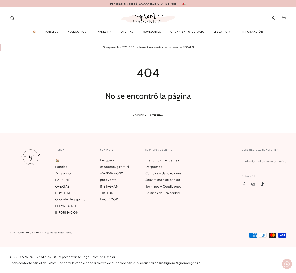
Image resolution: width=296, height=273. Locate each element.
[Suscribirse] (283, 161)
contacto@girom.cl (114, 167)
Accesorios (63, 173)
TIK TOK (106, 193)
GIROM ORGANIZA (31, 232)
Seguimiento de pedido (162, 180)
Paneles (61, 167)
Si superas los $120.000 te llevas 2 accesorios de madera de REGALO (148, 47)
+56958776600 (111, 173)
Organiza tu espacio (70, 199)
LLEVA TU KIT (66, 206)
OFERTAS (62, 186)
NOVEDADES (65, 193)
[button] (12, 18)
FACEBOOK (109, 199)
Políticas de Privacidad (162, 193)
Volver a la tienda (148, 115)
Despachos (153, 167)
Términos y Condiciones (163, 186)
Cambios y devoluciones (163, 173)
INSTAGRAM (109, 186)
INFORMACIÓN (67, 212)
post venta (108, 180)
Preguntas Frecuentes (162, 160)
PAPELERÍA (64, 180)
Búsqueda (107, 160)
